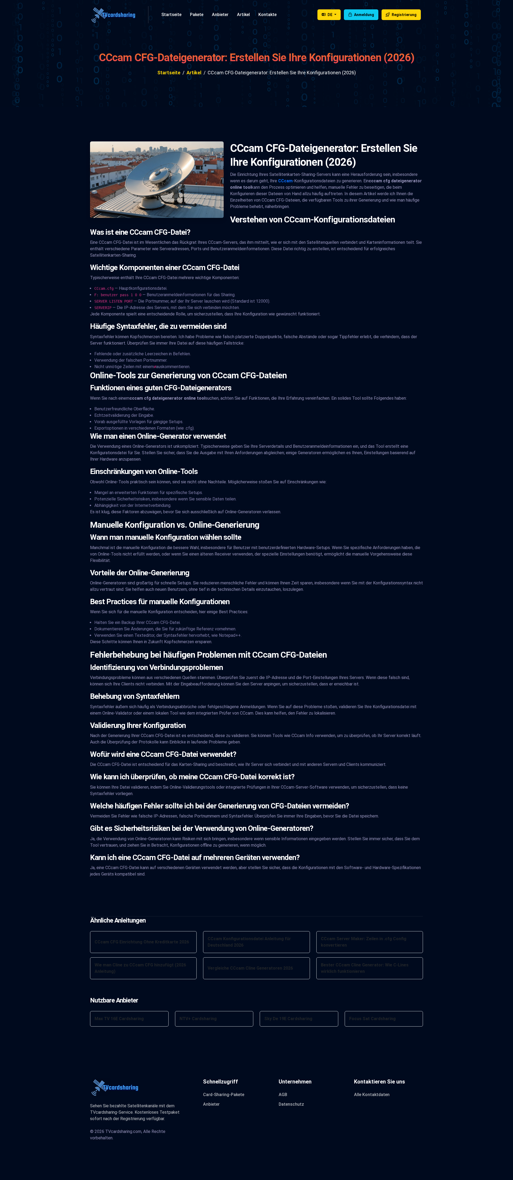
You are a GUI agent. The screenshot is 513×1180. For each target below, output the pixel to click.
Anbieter (220, 14)
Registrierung (404, 15)
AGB (283, 1094)
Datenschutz (291, 1104)
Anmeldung (363, 15)
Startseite (171, 14)
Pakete (196, 14)
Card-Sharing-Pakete (223, 1094)
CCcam (285, 180)
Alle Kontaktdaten (372, 1094)
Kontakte (267, 14)
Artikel (243, 14)
